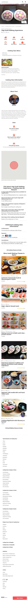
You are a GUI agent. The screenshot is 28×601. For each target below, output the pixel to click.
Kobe (4, 462)
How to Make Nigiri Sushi (8, 575)
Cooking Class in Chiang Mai (8, 544)
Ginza (4, 537)
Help (4, 583)
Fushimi (8, 418)
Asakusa (4, 526)
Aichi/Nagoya (5, 453)
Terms (4, 588)
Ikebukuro (5, 531)
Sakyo (13, 276)
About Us (5, 562)
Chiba (4, 451)
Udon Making (5, 499)
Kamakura (5, 457)
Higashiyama (9, 331)
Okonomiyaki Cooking (7, 496)
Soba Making (5, 484)
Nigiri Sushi (5, 574)
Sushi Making (5, 472)
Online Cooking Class (7, 557)
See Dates (20, 598)
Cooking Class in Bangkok (8, 542)
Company (5, 581)
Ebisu (4, 528)
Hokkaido (5, 448)
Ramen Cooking (6, 477)
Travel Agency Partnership (8, 564)
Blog (4, 585)
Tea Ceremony (6, 486)
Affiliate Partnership (7, 566)
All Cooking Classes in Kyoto (14, 250)
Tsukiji (4, 533)
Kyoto (8, 32)
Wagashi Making (6, 475)
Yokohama (5, 455)
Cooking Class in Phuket (8, 547)
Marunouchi (5, 538)
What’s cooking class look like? (9, 555)
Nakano (4, 535)
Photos (23, 22)
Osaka (4, 444)
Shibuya (4, 529)
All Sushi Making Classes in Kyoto (14, 428)
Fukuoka (4, 446)
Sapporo (4, 450)
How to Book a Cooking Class (9, 553)
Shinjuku (4, 524)
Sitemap (4, 586)
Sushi (4, 32)
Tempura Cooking (6, 474)
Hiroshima (5, 466)
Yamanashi (5, 464)
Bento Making (5, 479)
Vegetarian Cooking (7, 481)
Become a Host (6, 560)
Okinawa (4, 459)
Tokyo (4, 441)
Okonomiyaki (8, 276)
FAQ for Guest (5, 559)
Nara (4, 460)
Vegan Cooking (6, 483)
